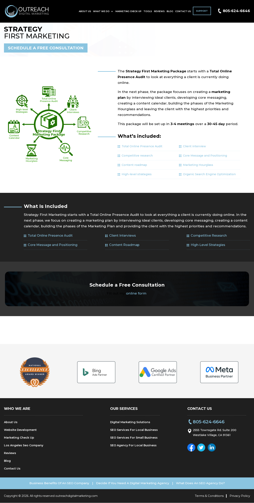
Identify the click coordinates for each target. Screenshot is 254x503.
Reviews (159, 11)
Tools (147, 11)
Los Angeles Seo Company (23, 445)
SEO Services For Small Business (134, 437)
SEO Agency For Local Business (133, 445)
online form (136, 293)
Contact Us (183, 11)
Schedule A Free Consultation (46, 48)
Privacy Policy (240, 496)
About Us (85, 11)
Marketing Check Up (128, 11)
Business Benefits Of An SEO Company (59, 483)
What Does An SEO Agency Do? (200, 483)
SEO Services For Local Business (134, 430)
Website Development (20, 430)
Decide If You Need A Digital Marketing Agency (132, 483)
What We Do (101, 11)
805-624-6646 (236, 11)
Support (202, 11)
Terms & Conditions (209, 496)
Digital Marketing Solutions (130, 422)
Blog (170, 11)
